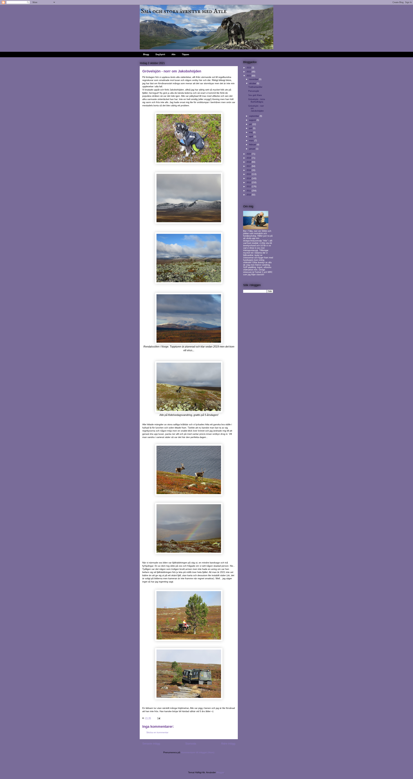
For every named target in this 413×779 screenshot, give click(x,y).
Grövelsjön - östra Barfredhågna (256, 100)
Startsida (190, 743)
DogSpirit (160, 54)
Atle (173, 54)
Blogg (146, 54)
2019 (249, 158)
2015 (249, 174)
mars (251, 140)
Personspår (253, 91)
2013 (249, 182)
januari (252, 149)
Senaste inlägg (151, 743)
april (251, 136)
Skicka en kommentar (157, 732)
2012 (249, 186)
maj (251, 132)
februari (253, 144)
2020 (249, 154)
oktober (253, 83)
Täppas (185, 54)
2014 (249, 178)
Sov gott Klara (255, 95)
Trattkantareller (255, 87)
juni (251, 128)
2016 (249, 170)
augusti (253, 120)
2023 (249, 67)
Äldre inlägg (228, 743)
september (254, 116)
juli (250, 124)
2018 (249, 162)
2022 (249, 71)
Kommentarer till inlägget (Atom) (197, 752)
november (254, 79)
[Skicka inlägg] (158, 718)
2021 (249, 75)
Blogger (220, 772)
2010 (249, 195)
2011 (249, 190)
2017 (249, 166)
